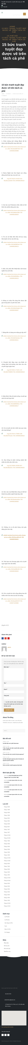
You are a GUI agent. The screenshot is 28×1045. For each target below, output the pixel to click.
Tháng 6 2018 (7, 823)
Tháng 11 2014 (7, 877)
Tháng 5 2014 (7, 889)
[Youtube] (16, 14)
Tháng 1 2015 (7, 874)
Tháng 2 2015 (7, 872)
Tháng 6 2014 (7, 886)
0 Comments (4, 95)
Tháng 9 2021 (7, 818)
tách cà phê (18, 93)
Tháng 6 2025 (7, 812)
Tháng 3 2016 (7, 849)
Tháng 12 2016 (7, 835)
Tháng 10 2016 (7, 838)
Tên (5, 683)
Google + (6, 638)
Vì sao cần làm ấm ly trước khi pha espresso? (13, 754)
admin (3, 93)
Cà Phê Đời (8, 93)
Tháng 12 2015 (7, 857)
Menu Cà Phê (7, 929)
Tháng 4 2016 (7, 846)
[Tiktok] (19, 14)
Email (5, 689)
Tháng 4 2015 (7, 869)
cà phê (14, 93)
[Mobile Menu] (24, 14)
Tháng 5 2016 (7, 843)
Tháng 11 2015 (7, 860)
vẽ (22, 93)
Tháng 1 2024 (7, 815)
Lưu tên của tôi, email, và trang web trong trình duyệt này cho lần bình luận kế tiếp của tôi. (13, 704)
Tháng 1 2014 (7, 900)
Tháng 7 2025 (7, 809)
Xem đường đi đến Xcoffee (7, 1027)
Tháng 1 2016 (7, 855)
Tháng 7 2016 (7, 840)
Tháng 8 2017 (7, 826)
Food (6, 926)
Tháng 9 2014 (7, 883)
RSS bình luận (7, 948)
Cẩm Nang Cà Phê (9, 923)
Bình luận (6, 667)
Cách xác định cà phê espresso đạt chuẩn (12, 765)
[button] (3, 962)
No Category (7, 932)
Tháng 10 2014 (7, 880)
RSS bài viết (6, 945)
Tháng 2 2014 (7, 897)
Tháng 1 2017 (7, 832)
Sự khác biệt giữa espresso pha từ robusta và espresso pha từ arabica (13, 759)
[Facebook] (14, 14)
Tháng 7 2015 (7, 866)
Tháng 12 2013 (7, 903)
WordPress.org (7, 951)
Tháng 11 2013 (7, 906)
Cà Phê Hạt (7, 919)
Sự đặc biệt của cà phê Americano (11, 743)
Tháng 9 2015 (7, 863)
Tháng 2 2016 (7, 852)
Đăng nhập (6, 942)
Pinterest (8, 638)
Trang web (6, 695)
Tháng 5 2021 (7, 821)
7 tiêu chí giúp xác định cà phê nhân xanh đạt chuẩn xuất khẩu (13, 748)
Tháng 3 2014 (7, 894)
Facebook (3, 638)
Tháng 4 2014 (7, 891)
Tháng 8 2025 (7, 806)
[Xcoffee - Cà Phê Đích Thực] (6, 14)
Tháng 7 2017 (7, 829)
